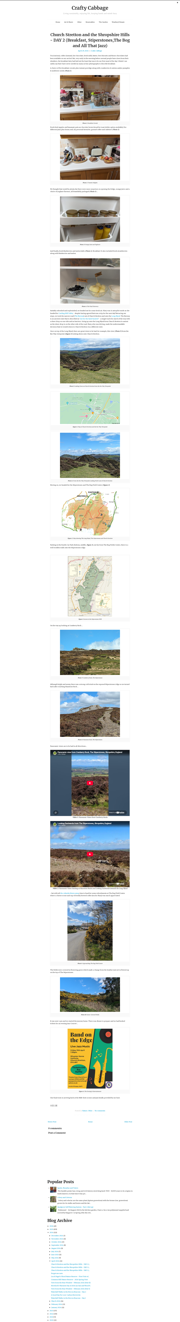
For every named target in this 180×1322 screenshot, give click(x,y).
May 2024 (55, 1258)
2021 (51, 1317)
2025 (51, 1229)
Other (79, 22)
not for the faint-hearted (89, 319)
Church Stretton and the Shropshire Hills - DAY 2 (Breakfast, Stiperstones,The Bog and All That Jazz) (90, 40)
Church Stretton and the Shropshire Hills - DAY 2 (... (70, 1264)
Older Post (128, 1122)
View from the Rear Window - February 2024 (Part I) (70, 1289)
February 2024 (56, 1304)
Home (58, 22)
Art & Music (68, 22)
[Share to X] (55, 1105)
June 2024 (55, 1255)
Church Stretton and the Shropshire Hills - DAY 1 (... (70, 1267)
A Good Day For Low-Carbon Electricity (65, 1295)
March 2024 (55, 1301)
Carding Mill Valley (66, 313)
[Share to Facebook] (56, 1105)
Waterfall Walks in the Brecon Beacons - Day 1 (68, 1298)
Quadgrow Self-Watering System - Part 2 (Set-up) (75, 1207)
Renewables (90, 22)
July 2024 (54, 1251)
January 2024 (56, 1307)
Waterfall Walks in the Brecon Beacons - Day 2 (68, 1292)
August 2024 (56, 1248)
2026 (51, 1226)
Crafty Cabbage (90, 8)
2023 (51, 1311)
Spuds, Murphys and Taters (67, 1188)
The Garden (103, 22)
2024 (51, 1232)
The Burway (79, 316)
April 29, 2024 (83, 51)
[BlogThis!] (53, 1105)
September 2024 (57, 1245)
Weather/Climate (118, 22)
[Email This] (51, 1105)
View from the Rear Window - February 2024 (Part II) (71, 1283)
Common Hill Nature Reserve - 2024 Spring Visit (69, 1280)
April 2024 (55, 1261)
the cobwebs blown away (69, 893)
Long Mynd (116, 316)
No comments (100, 1111)
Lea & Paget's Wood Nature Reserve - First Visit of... (70, 1276)
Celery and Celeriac (64, 1197)
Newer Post (52, 1122)
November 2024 (57, 1239)
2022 (51, 1314)
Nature (84, 1111)
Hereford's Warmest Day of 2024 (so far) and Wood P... (71, 1286)
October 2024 (56, 1242)
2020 (51, 1320)
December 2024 (57, 1236)
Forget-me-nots (57, 1273)
